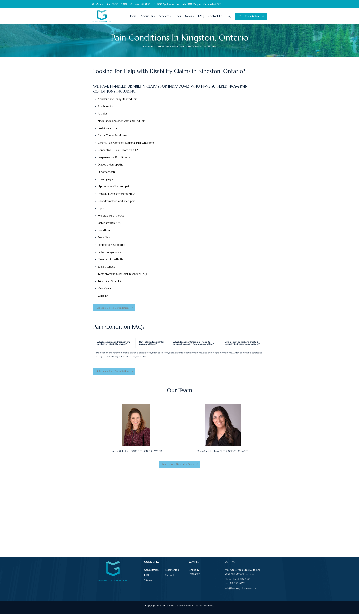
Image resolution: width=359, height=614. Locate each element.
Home (132, 16)
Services (164, 16)
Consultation (151, 570)
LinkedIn (194, 570)
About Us (147, 16)
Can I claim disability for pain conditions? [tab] (151, 343)
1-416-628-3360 (241, 579)
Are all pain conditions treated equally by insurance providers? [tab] (242, 343)
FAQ (201, 16)
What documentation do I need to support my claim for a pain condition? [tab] (193, 343)
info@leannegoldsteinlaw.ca (240, 588)
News (188, 16)
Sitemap (148, 580)
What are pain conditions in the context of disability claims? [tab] (113, 343)
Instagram (194, 574)
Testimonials (172, 570)
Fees (178, 16)
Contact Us (215, 16)
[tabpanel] (179, 356)
